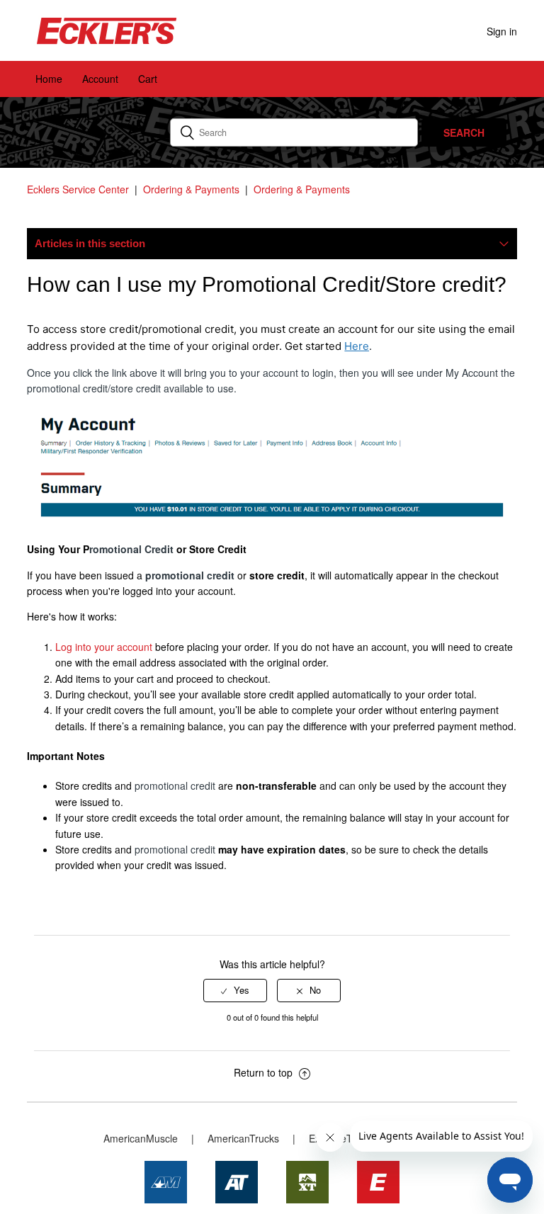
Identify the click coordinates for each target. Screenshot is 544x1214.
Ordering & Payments (191, 189)
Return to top (264, 1072)
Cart (147, 79)
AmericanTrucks (243, 1138)
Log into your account (103, 647)
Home (48, 79)
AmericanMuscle (140, 1138)
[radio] (235, 990)
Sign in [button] (502, 31)
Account (100, 79)
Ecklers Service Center (78, 189)
